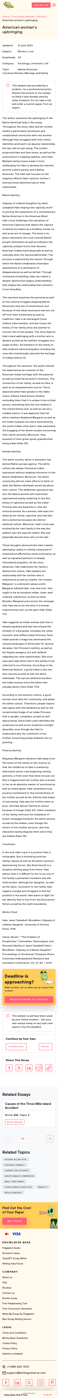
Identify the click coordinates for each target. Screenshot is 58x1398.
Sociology (23, 63)
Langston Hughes (16, 1170)
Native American (27, 69)
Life (46, 63)
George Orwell (15, 1165)
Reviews (6, 1287)
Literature (37, 63)
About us (7, 1277)
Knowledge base (16, 1242)
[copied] (48, 1067)
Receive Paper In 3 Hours (29, 999)
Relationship (13, 1193)
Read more (15, 1122)
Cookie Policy (9, 1343)
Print (45, 1046)
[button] (23, 1138)
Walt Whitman (14, 1182)
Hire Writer (41, 5)
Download (16, 1046)
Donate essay (9, 1298)
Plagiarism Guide (11, 1248)
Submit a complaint (12, 1353)
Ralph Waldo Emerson (19, 1176)
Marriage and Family (36, 73)
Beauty (43, 1187)
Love (31, 51)
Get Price (14, 1221)
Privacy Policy (9, 1348)
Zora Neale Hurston (18, 1187)
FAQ (4, 1282)
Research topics (11, 1253)
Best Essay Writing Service (16, 1319)
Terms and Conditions (14, 1332)
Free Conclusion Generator (17, 1308)
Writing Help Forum (12, 1263)
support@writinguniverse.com (26, 1372)
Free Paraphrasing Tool (14, 1303)
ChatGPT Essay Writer (14, 1258)
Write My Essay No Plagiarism (18, 1314)
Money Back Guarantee (15, 1338)
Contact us (8, 1293)
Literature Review (12, 73)
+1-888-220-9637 (18, 1366)
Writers (22, 51)
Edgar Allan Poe (15, 1159)
